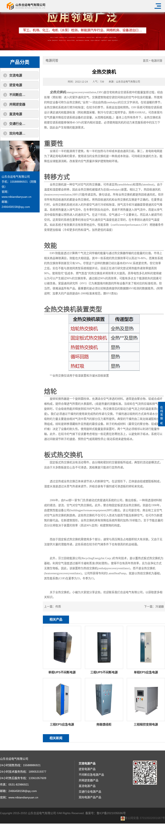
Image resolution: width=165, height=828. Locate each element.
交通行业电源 (19, 123)
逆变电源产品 (87, 769)
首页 (145, 60)
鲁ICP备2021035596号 (111, 813)
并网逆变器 (17, 104)
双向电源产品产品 (90, 797)
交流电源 (15, 75)
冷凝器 (159, 606)
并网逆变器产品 (88, 780)
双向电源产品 (19, 133)
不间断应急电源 (20, 94)
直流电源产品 (87, 786)
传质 (58, 606)
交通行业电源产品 (90, 791)
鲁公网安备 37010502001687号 (145, 818)
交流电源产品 (87, 763)
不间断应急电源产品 (91, 774)
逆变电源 (15, 85)
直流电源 (15, 114)
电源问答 (156, 60)
